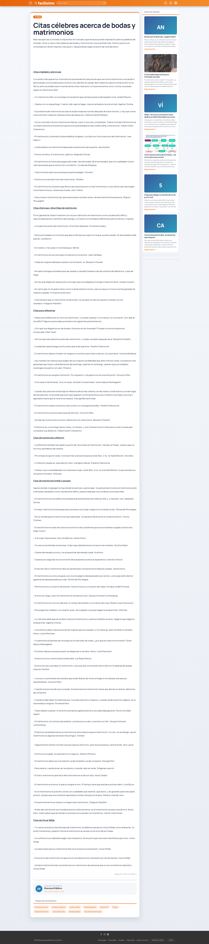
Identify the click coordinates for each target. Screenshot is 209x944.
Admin (171, 940)
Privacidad (112, 940)
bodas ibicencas (41, 907)
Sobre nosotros (142, 940)
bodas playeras (90, 907)
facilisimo (46, 3)
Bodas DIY (104, 907)
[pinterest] (176, 3)
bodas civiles (75, 907)
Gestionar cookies (158, 940)
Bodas (38, 17)
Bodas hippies (74, 912)
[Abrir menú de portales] (31, 3)
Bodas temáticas (41, 912)
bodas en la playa (58, 907)
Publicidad (130, 940)
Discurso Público (53, 888)
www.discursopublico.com (54, 891)
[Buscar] (104, 3)
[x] (171, 3)
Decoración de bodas (93, 912)
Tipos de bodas (59, 912)
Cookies (121, 940)
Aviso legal (102, 940)
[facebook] (166, 3)
